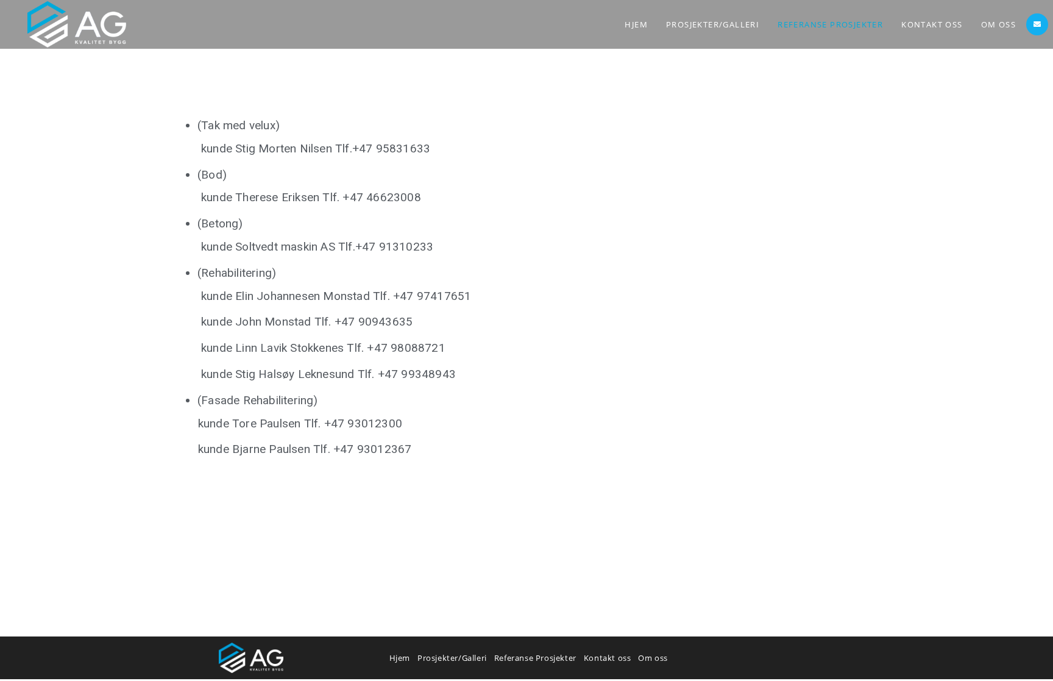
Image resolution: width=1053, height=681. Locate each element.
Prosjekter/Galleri (452, 657)
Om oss (653, 657)
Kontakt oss (607, 657)
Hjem (399, 657)
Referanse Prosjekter (535, 657)
